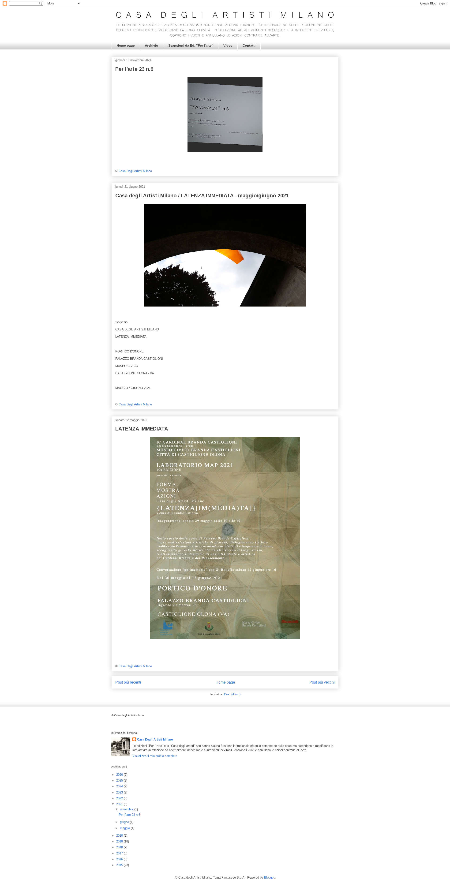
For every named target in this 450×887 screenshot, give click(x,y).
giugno (125, 822)
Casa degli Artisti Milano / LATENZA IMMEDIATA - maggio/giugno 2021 (202, 195)
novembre (127, 809)
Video (227, 45)
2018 (120, 847)
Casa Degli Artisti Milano (155, 739)
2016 (120, 859)
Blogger (269, 877)
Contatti (249, 45)
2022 (120, 798)
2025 (120, 780)
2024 (120, 786)
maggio (125, 828)
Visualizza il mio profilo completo (154, 756)
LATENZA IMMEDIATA (141, 429)
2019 (120, 841)
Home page (126, 45)
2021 (120, 804)
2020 (120, 835)
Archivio (151, 45)
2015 (120, 865)
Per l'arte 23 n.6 (134, 69)
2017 (120, 853)
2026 (120, 774)
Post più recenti (128, 682)
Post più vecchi (322, 682)
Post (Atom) (232, 694)
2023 (120, 792)
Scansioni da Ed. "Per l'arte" (190, 45)
